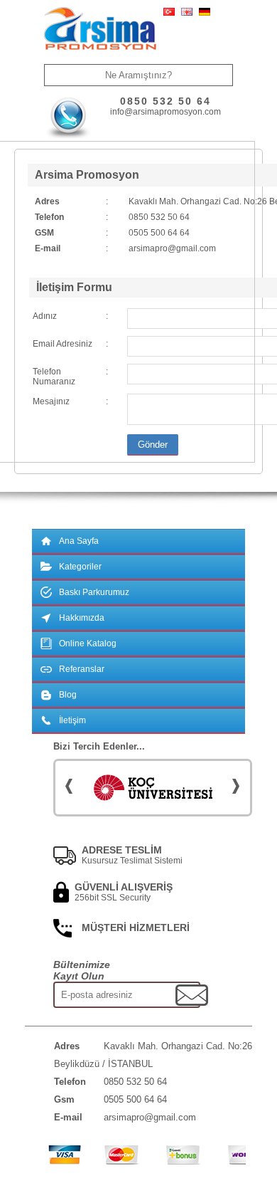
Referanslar (81, 669)
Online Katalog (87, 643)
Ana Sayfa (79, 541)
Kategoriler (80, 567)
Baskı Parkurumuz (94, 592)
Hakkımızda (81, 618)
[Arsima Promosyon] (100, 29)
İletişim (72, 720)
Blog (68, 695)
